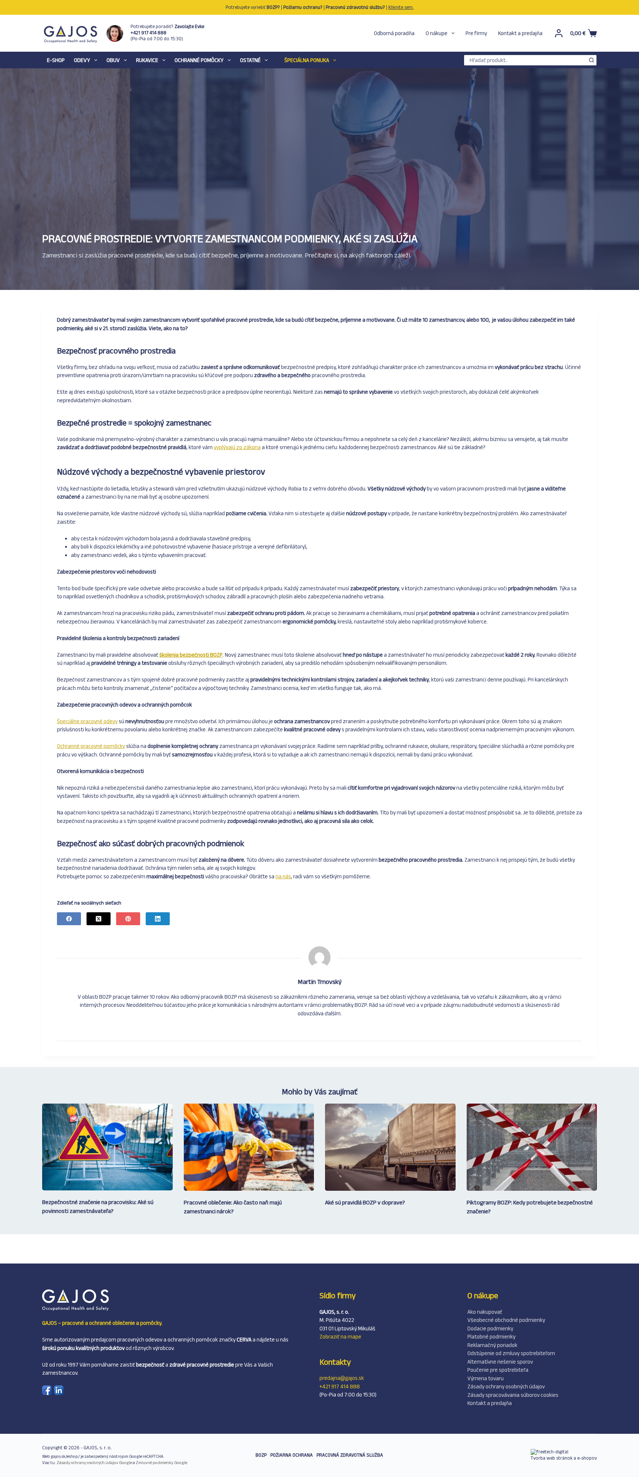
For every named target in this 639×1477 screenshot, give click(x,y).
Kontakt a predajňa (520, 33)
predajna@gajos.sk (342, 1378)
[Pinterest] (128, 918)
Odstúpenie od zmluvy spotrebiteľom (511, 1353)
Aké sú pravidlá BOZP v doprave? (365, 1202)
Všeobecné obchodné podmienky (506, 1320)
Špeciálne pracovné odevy (87, 721)
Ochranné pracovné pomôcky (91, 746)
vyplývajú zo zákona (237, 447)
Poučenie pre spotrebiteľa (497, 1370)
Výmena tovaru (485, 1378)
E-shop (56, 60)
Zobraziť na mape (340, 1336)
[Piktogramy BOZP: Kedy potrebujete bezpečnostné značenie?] (532, 1147)
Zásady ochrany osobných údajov (506, 1386)
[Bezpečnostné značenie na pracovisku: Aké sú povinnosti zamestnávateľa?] (107, 1147)
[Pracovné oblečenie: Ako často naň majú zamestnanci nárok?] (249, 1147)
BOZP (261, 1455)
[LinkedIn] (158, 918)
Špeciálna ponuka (306, 60)
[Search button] (591, 60)
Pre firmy (476, 33)
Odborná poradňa (394, 33)
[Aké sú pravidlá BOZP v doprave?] (390, 1147)
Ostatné (250, 60)
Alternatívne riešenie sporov (500, 1361)
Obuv (113, 60)
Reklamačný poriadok (492, 1345)
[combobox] (525, 60)
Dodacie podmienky (490, 1328)
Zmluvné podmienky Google (161, 1462)
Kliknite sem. (401, 7)
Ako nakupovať (484, 1312)
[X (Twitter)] (99, 918)
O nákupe (436, 33)
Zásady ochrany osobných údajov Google (94, 1462)
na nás (283, 876)
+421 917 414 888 (340, 1386)
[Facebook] (69, 918)
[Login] (559, 33)
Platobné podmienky (491, 1336)
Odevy (82, 60)
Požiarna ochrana (291, 1455)
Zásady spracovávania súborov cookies (512, 1395)
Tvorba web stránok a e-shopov (564, 1458)
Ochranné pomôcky (199, 60)
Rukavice (147, 60)
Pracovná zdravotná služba (350, 1455)
